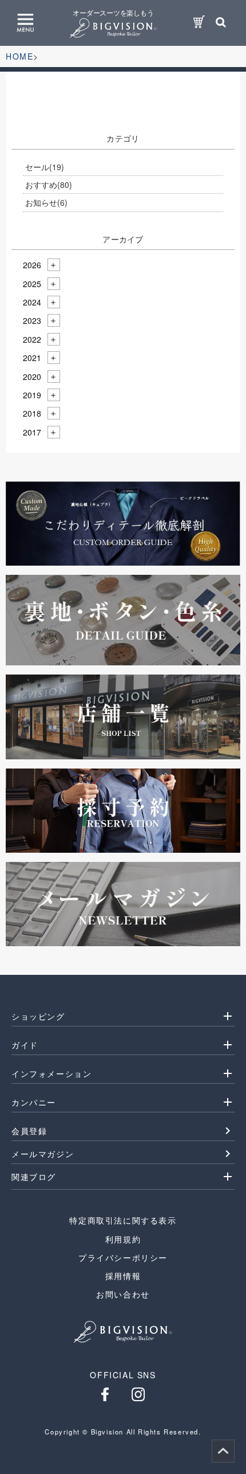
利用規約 (123, 1239)
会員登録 (29, 1130)
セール (44, 167)
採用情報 (123, 1275)
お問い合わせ (123, 1294)
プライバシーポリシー (123, 1257)
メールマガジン (42, 1153)
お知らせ (46, 202)
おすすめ (48, 184)
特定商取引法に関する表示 (122, 1220)
